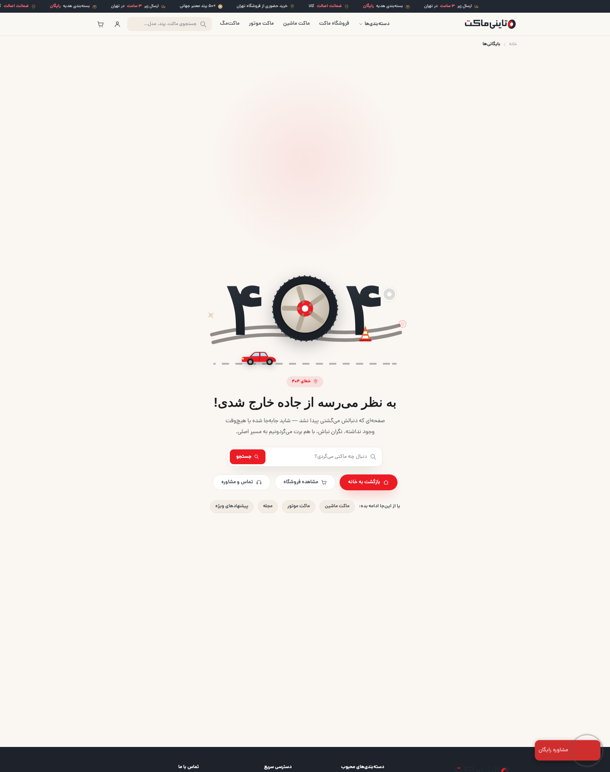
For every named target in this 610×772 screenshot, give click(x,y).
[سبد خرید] (100, 24)
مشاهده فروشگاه (300, 482)
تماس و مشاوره (237, 482)
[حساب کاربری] (117, 24)
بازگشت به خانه (364, 482)
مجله (268, 506)
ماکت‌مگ (230, 24)
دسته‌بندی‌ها (377, 24)
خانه (513, 44)
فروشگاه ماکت (334, 24)
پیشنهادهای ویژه (231, 506)
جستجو (244, 457)
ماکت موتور (261, 24)
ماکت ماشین (296, 24)
